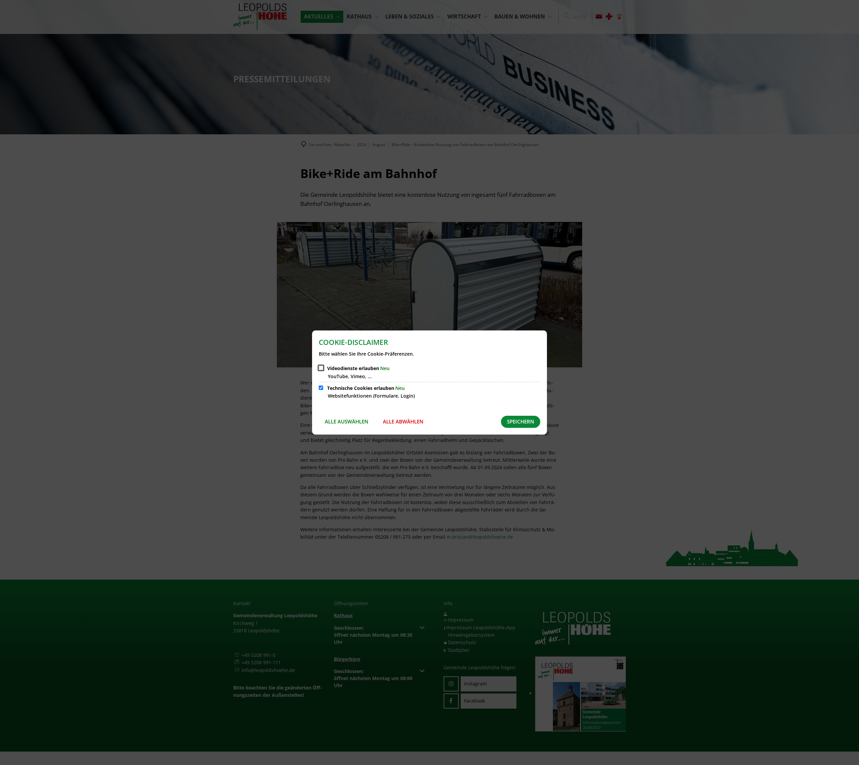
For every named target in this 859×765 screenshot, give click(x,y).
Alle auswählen (346, 421)
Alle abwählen (403, 421)
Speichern (520, 421)
